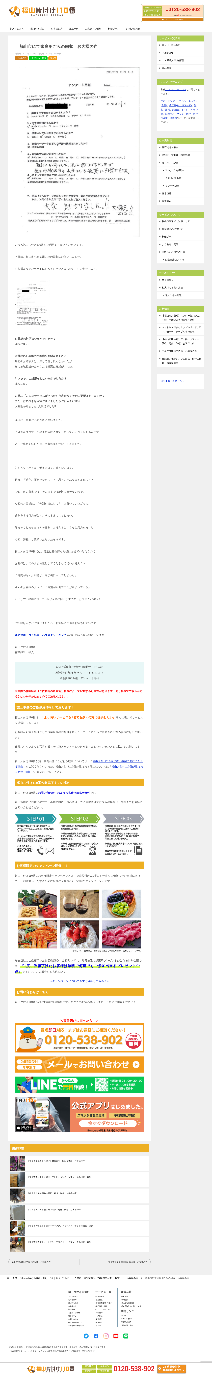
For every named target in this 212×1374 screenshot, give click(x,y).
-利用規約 (124, 1300)
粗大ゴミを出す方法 (172, 287)
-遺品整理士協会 (127, 1325)
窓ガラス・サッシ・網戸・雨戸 (181, 113)
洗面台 (175, 109)
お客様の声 (57, 28)
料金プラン (114, 28)
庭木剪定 (166, 201)
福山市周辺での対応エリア (176, 221)
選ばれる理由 (37, 28)
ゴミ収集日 (168, 280)
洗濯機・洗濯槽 (169, 118)
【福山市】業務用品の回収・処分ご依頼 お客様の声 (52, 1193)
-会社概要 (124, 1296)
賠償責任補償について (76, 1322)
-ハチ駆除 (99, 1316)
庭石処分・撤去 (170, 147)
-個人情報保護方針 (128, 1303)
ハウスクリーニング (54, 635)
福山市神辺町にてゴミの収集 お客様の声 (31, 1262)
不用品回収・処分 (38, 58)
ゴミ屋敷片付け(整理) (173, 60)
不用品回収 (168, 52)
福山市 (53, 58)
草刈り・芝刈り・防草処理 (176, 155)
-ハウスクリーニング (103, 1309)
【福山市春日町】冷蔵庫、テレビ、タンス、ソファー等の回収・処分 (59, 1177)
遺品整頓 (20, 635)
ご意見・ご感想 (93, 28)
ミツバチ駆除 (172, 185)
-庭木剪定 (99, 1322)
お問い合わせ (133, 28)
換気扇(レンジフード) (180, 105)
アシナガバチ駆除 (174, 170)
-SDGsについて (126, 1319)
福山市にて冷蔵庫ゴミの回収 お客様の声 (127, 1262)
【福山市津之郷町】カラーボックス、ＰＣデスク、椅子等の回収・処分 (60, 1226)
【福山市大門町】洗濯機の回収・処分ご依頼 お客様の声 (54, 1209)
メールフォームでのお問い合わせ (173, 19)
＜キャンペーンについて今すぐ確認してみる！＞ (79, 981)
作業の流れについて (172, 229)
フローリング (168, 101)
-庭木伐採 (99, 1319)
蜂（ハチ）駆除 (170, 162)
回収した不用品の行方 (173, 252)
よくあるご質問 (170, 244)
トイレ (185, 109)
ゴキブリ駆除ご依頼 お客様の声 (179, 351)
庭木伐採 (166, 193)
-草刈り (98, 1326)
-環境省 (123, 1315)
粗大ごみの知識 (173, 295)
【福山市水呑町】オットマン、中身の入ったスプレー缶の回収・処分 (59, 1242)
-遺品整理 (99, 1300)
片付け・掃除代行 (171, 45)
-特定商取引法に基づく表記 (131, 1306)
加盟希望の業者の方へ (172, 381)
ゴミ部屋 (33, 635)
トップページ (73, 1296)
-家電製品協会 (126, 1322)
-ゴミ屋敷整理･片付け (103, 1303)
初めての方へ (17, 28)
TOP (65, 1278)
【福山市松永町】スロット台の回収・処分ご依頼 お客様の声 (56, 1161)
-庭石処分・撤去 (101, 1306)
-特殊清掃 (99, 1313)
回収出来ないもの (174, 259)
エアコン (181, 101)
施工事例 (74, 28)
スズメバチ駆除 (173, 178)
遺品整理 (166, 68)
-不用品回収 (99, 1296)
